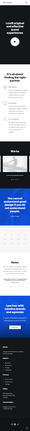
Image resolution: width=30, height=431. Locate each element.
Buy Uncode (15, 327)
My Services (8, 365)
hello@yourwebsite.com (9, 407)
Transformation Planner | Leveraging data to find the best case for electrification (15, 279)
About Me (7, 363)
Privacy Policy (9, 379)
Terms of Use (8, 382)
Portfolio (7, 367)
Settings (7, 384)
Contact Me (8, 370)
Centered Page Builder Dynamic (15, 175)
